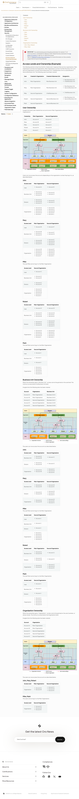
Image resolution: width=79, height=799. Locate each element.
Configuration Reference (11, 95)
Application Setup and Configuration (11, 20)
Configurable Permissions (9, 46)
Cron (6, 81)
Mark (25, 27)
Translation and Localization (9, 68)
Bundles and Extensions (11, 25)
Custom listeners (10, 55)
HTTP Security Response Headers (12, 64)
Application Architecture (11, 23)
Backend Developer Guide (20, 10)
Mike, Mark (27, 47)
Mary (25, 22)
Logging (7, 91)
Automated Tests (9, 103)
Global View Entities (11, 61)
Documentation (4, 10)
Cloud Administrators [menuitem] (38, 7)
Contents (25, 15)
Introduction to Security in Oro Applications (12, 35)
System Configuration (11, 93)
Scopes (7, 87)
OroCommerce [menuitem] (52, 7)
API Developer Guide (10, 105)
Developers (11, 10)
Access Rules (9, 51)
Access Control (9, 53)
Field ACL (8, 43)
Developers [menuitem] (25, 7)
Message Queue (9, 79)
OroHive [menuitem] (60, 7)
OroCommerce (9, 761)
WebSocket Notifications (8, 84)
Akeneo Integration (10, 101)
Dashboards (8, 73)
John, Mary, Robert (29, 45)
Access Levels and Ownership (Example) (11, 58)
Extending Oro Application (9, 98)
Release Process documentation (41, 57)
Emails (6, 77)
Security (29, 10)
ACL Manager (9, 39)
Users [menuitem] (17, 7)
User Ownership (27, 17)
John (25, 20)
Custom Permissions (11, 41)
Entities (7, 27)
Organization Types (10, 107)
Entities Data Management (8, 30)
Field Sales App (9, 109)
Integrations (8, 71)
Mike (25, 23)
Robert (26, 25)
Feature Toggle (9, 89)
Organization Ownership (30, 43)
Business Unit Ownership (30, 30)
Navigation (8, 75)
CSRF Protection (10, 49)
